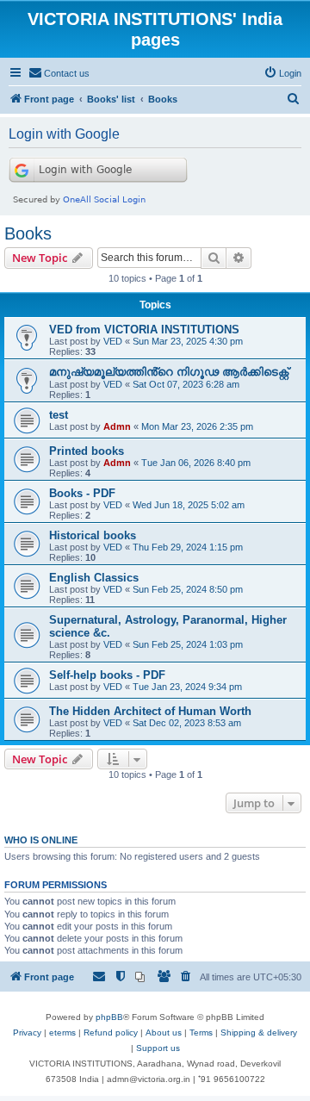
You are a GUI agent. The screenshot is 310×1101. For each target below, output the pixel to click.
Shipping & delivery (258, 1032)
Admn (117, 426)
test (58, 414)
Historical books (92, 535)
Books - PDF (82, 493)
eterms (62, 1032)
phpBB (109, 1017)
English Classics (94, 577)
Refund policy (111, 1032)
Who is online (41, 840)
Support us (158, 1048)
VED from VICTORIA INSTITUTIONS (144, 329)
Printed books (86, 451)
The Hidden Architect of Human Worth (150, 711)
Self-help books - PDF (107, 675)
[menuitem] (59, 73)
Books (28, 233)
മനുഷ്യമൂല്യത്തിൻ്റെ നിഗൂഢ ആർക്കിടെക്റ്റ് (168, 371)
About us (164, 1032)
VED (112, 341)
